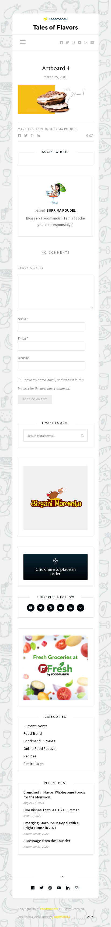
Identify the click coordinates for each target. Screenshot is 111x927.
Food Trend (32, 733)
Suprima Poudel (63, 129)
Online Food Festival (39, 748)
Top (88, 916)
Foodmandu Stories (39, 741)
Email (23, 338)
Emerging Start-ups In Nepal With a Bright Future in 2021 (51, 825)
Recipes (30, 756)
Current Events (35, 725)
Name (23, 319)
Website (23, 358)
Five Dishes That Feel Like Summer (51, 810)
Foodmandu (48, 909)
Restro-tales (33, 763)
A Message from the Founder (46, 840)
